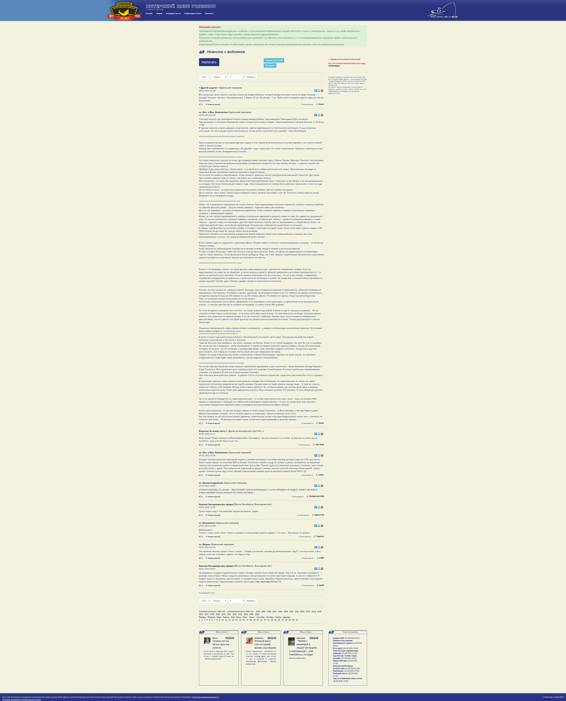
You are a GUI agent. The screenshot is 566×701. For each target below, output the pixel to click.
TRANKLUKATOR (316, 496)
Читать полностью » (213, 659)
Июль (244, 617)
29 (290, 620)
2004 (258, 611)
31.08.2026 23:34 (350, 648)
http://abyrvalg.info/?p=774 (268, 581)
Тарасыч (320, 536)
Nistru (215, 638)
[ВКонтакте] (315, 90)
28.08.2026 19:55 (341, 681)
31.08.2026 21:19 (349, 653)
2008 (280, 611)
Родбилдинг (338, 671)
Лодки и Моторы (340, 661)
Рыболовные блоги (192, 14)
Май (233, 617)
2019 (218, 614)
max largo (320, 445)
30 (293, 620)
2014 (314, 611)
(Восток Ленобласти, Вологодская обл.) (235, 504)
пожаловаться (308, 104)
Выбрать (251, 77)
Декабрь (287, 617)
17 (247, 620)
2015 (319, 611)
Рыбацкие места (173, 14)
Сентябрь (260, 617)
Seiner (321, 104)
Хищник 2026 (338, 638)
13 (233, 620)
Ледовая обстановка (274, 60)
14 (237, 620)
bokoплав (301, 638)
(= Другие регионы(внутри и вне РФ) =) (231, 431)
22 (265, 620)
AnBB (321, 558)
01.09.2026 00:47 (352, 638)
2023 (240, 614)
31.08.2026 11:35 (352, 668)
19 (254, 620)
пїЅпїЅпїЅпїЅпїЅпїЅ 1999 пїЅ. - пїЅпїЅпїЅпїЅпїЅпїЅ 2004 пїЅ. (226, 611)
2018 (212, 614)
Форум (159, 14)
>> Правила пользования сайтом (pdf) (344, 59)
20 (258, 620)
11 (226, 620)
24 (272, 620)
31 (297, 620)
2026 (257, 614)
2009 (286, 611)
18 (251, 620)
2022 (235, 614)
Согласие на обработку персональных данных (21, 700)
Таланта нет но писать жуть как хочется (220, 644)
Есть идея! (337, 648)
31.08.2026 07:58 (352, 671)
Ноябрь (278, 617)
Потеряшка (270, 65)
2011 (297, 611)
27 (283, 620)
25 (275, 620)
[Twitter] (318, 90)
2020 (223, 614)
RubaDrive (259, 638)
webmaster (547, 700)
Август (252, 617)
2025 (251, 614)
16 (244, 620)
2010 (291, 611)
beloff (321, 585)
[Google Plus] (322, 90)
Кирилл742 (319, 515)
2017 (207, 614)
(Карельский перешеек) (220, 88)
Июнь (238, 617)
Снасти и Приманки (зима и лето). (347, 678)
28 (286, 620)
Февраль (211, 617)
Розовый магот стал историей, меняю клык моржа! (265, 644)
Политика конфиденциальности (205, 697)
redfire (321, 475)
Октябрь (270, 617)
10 (223, 620)
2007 (275, 611)
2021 (229, 614)
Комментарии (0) (214, 104)
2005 (263, 611)
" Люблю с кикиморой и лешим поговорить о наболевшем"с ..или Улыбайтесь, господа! (303, 648)
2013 (308, 611)
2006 (269, 611)
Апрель (226, 617)
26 (279, 620)
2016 (201, 614)
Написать (209, 62)
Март (219, 617)
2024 (246, 614)
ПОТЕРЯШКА (334, 66)
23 (268, 620)
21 (261, 620)
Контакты (209, 14)
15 (240, 620)
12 (229, 620)
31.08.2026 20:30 (349, 658)
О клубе (149, 14)
